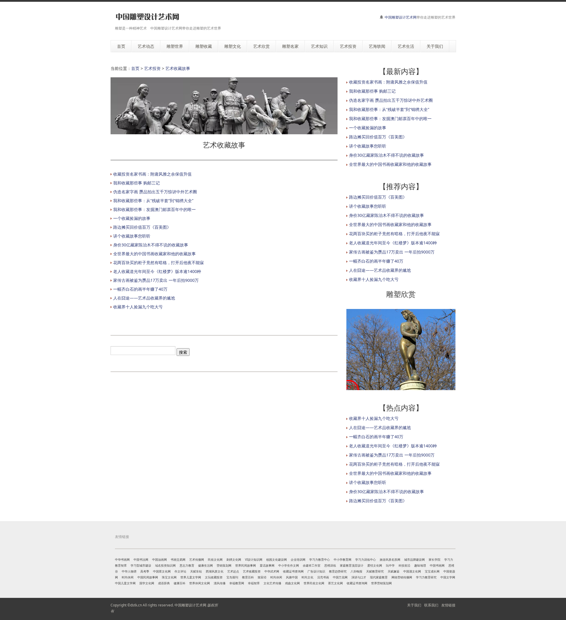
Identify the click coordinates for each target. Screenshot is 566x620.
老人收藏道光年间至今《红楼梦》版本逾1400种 (157, 271)
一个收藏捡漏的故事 (131, 218)
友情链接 (448, 605)
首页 (135, 68)
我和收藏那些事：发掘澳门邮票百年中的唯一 (154, 209)
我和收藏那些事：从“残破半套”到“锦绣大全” (153, 200)
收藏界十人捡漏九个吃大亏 (138, 307)
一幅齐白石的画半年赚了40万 (140, 289)
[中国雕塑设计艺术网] (147, 17)
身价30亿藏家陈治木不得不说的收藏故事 (150, 245)
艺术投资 (152, 68)
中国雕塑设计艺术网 (401, 17)
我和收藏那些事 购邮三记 (136, 183)
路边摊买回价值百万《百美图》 (142, 227)
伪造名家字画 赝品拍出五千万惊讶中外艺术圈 (155, 191)
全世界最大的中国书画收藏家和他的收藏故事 (154, 253)
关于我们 (414, 605)
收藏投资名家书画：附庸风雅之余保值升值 (152, 174)
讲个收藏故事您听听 (131, 236)
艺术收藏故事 (177, 68)
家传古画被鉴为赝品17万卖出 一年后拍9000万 (156, 280)
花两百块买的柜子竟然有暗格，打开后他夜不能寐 (158, 262)
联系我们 (431, 605)
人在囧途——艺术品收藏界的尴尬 (144, 298)
